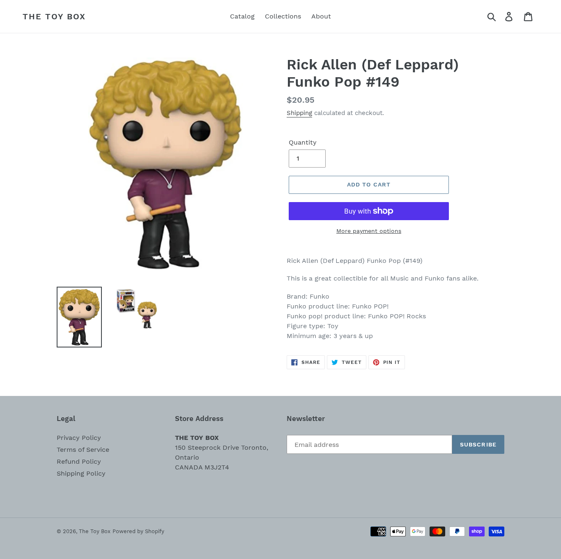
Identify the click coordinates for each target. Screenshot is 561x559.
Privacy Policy (79, 438)
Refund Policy (79, 461)
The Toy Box (54, 16)
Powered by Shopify (138, 531)
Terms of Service (83, 449)
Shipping (299, 113)
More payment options (368, 231)
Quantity (303, 142)
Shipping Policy (81, 473)
